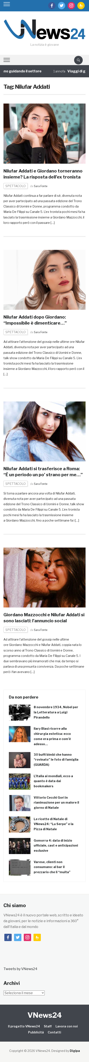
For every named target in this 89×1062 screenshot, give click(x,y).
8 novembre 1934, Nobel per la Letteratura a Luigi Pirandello (56, 712)
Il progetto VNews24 (24, 1026)
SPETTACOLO (15, 186)
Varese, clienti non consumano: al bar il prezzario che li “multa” (52, 867)
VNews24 (44, 1015)
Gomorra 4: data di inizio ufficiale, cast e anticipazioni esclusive (56, 846)
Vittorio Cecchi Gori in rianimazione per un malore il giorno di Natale (56, 803)
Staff (48, 1026)
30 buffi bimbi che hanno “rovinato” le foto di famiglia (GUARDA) (56, 760)
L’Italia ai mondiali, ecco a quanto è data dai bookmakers (53, 781)
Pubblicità (36, 1032)
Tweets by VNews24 (20, 969)
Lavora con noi (67, 1026)
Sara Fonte (40, 186)
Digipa (75, 1051)
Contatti (54, 1032)
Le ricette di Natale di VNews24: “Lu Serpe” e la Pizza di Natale (53, 824)
